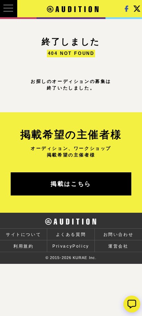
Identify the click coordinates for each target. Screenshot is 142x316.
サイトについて (23, 234)
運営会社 (118, 246)
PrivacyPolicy (70, 246)
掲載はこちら (71, 184)
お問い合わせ (118, 234)
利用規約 (23, 246)
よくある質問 (71, 234)
